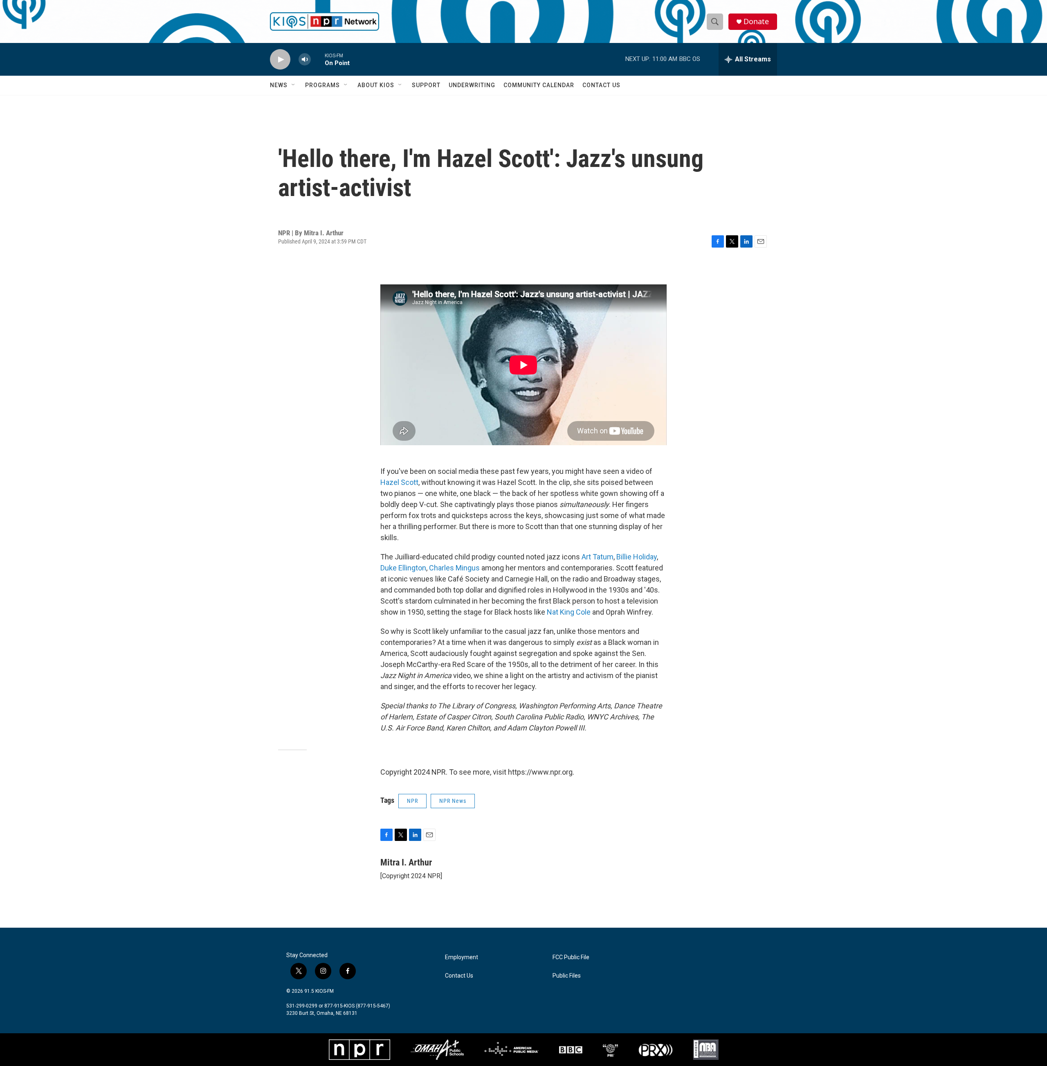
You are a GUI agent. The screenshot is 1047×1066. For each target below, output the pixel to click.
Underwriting (472, 85)
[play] (280, 59)
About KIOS (375, 85)
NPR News (452, 801)
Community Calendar (538, 85)
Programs (322, 85)
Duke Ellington (403, 567)
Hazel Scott (399, 482)
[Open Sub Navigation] (293, 85)
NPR (412, 801)
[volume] (305, 59)
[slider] (318, 59)
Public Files (567, 976)
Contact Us (601, 85)
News (279, 85)
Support (426, 85)
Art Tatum (597, 556)
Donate (756, 21)
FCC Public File (571, 957)
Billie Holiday (636, 556)
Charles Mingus (454, 567)
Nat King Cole (569, 612)
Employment (461, 957)
